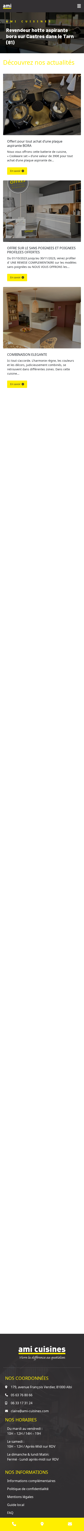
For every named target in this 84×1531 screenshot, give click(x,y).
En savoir (15, 171)
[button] (79, 6)
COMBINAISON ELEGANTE (27, 354)
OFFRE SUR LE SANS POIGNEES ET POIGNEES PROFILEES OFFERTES (41, 250)
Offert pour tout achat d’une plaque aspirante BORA (35, 143)
